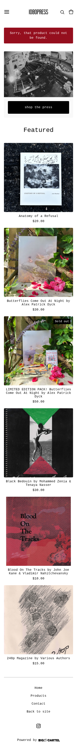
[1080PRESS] (38, 12)
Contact (38, 704)
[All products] (38, 74)
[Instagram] (38, 725)
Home (38, 688)
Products (38, 696)
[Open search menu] (62, 11)
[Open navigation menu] (6, 11)
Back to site (38, 711)
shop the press (38, 107)
